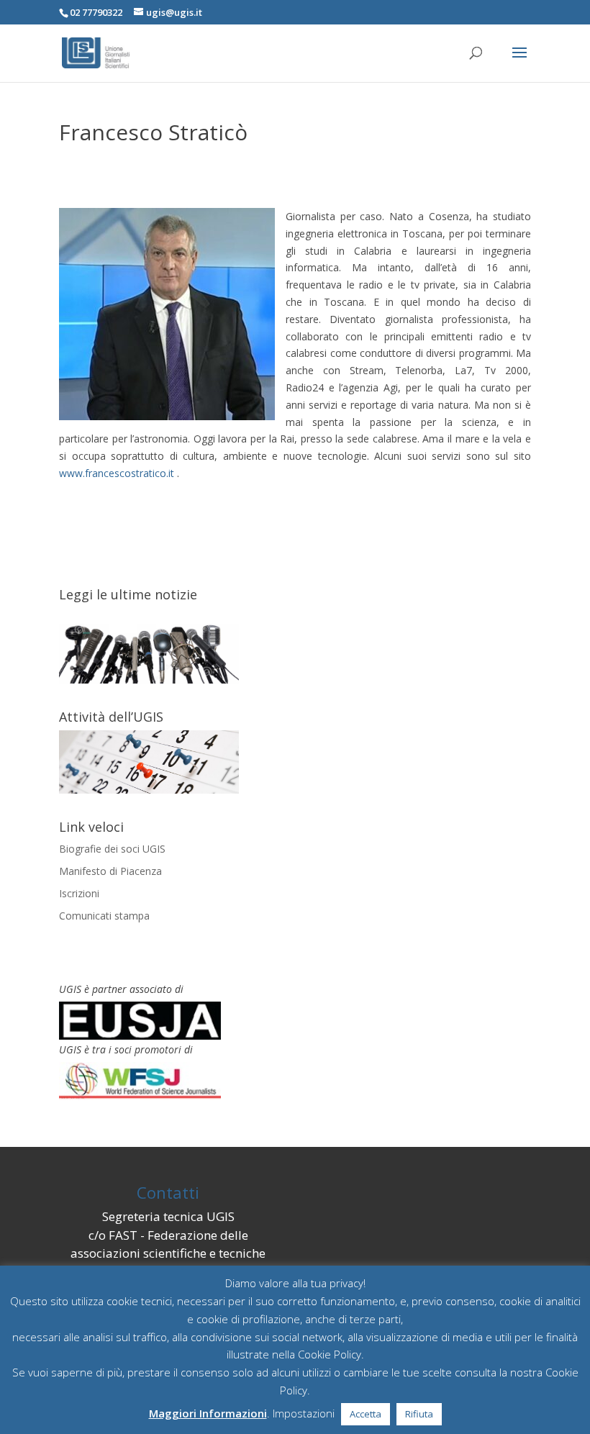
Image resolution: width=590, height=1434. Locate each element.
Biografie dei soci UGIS (112, 849)
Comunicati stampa (104, 915)
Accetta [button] (365, 1413)
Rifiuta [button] (419, 1413)
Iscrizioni (79, 893)
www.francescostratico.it (116, 473)
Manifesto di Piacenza (110, 871)
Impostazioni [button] (304, 1413)
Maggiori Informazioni (208, 1413)
